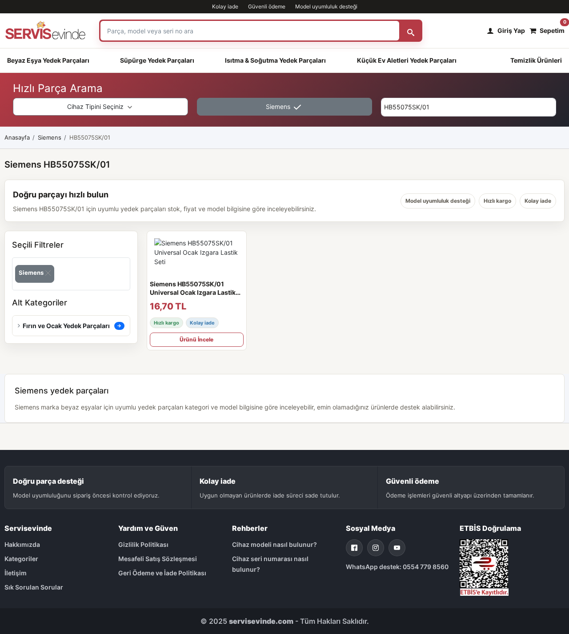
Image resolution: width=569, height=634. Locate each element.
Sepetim (552, 28)
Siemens (279, 106)
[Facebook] (354, 547)
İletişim (15, 573)
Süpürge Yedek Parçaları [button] (157, 60)
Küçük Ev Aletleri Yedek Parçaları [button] (407, 60)
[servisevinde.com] (45, 30)
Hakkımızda (22, 544)
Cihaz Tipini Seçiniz (96, 106)
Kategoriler (21, 558)
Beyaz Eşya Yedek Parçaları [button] (48, 60)
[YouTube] (397, 547)
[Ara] (411, 30)
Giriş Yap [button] (511, 30)
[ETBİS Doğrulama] (484, 566)
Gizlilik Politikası (143, 544)
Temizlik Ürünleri (536, 60)
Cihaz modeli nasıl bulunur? (274, 544)
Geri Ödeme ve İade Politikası (162, 573)
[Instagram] (375, 547)
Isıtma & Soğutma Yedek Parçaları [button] (275, 60)
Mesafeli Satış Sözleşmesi (157, 558)
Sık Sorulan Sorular (33, 587)
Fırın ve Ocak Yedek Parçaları (66, 325)
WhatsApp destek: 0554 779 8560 (397, 566)
